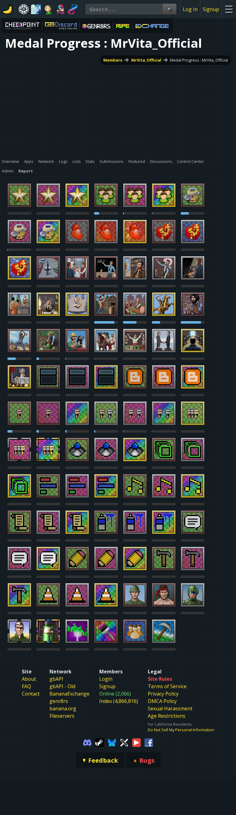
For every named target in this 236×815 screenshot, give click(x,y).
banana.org (62, 708)
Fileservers (61, 715)
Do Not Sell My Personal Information (181, 729)
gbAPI (56, 679)
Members (112, 60)
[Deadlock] (24, 9)
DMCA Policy (162, 701)
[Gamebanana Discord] (87, 742)
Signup (211, 9)
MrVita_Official (146, 60)
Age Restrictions (166, 715)
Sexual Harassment (170, 708)
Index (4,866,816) (118, 701)
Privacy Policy (163, 693)
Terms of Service (167, 686)
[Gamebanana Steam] (99, 742)
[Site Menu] (229, 9)
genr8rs (58, 701)
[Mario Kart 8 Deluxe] (73, 9)
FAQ (26, 686)
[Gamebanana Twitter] (124, 742)
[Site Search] (169, 9)
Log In (190, 9)
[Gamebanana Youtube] (136, 742)
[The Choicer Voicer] (36, 9)
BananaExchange (69, 693)
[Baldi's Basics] (48, 9)
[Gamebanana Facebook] (149, 742)
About (29, 679)
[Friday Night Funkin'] (60, 9)
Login (105, 679)
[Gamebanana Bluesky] (112, 742)
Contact (31, 693)
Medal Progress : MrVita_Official (199, 60)
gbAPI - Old (62, 686)
